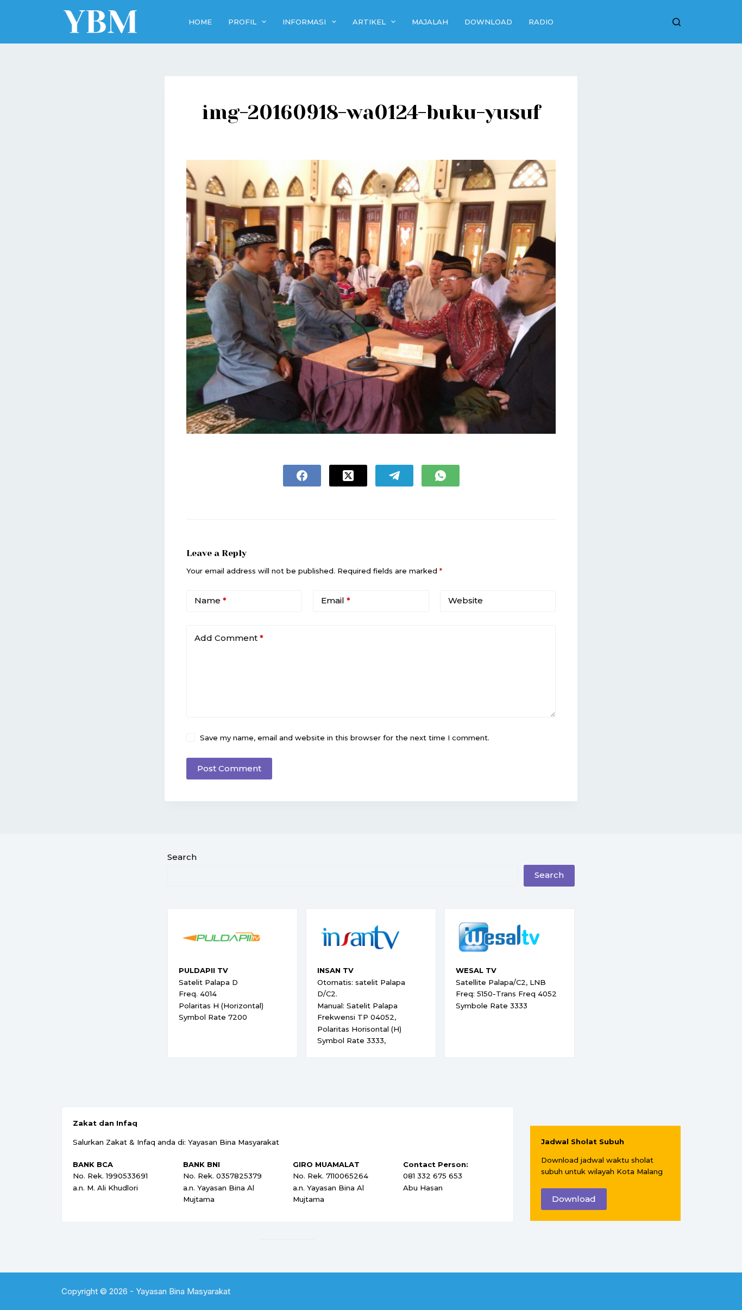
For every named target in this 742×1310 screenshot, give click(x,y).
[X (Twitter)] (348, 475)
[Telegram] (394, 475)
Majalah (430, 21)
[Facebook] (302, 475)
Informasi (304, 21)
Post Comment (229, 768)
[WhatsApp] (441, 475)
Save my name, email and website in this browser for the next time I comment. (344, 737)
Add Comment (228, 638)
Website (465, 600)
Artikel (369, 21)
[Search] (676, 22)
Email (335, 600)
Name (210, 600)
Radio (541, 21)
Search (182, 857)
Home (200, 21)
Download (488, 21)
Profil (242, 21)
